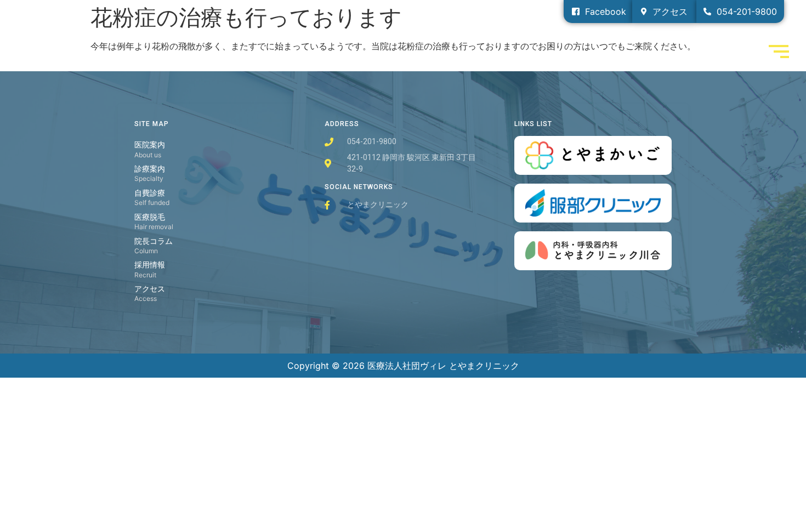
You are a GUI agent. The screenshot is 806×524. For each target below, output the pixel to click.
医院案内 (149, 144)
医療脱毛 (149, 217)
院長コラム (153, 241)
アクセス (149, 289)
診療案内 (149, 169)
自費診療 (149, 193)
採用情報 (149, 264)
